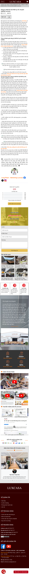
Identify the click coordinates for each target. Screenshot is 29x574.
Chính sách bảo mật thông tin (8, 514)
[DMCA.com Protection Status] (5, 536)
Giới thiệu (4, 500)
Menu (2, 1)
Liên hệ (3, 507)
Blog (8, 4)
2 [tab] (10, 480)
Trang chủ (3, 4)
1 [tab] (8, 480)
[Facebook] (3, 546)
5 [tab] (16, 480)
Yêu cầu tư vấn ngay (20, 572)
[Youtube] (8, 546)
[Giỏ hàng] (27, 2)
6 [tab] (18, 480)
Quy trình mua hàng (6, 520)
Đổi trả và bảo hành (6, 516)
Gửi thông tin (14, 250)
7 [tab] (21, 480)
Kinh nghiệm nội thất (15, 4)
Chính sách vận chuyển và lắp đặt (9, 518)
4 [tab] (14, 480)
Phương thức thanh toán (7, 505)
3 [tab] (12, 480)
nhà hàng (24, 20)
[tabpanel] (14, 465)
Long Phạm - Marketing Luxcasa (12, 177)
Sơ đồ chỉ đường (5, 503)
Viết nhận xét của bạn (14, 203)
